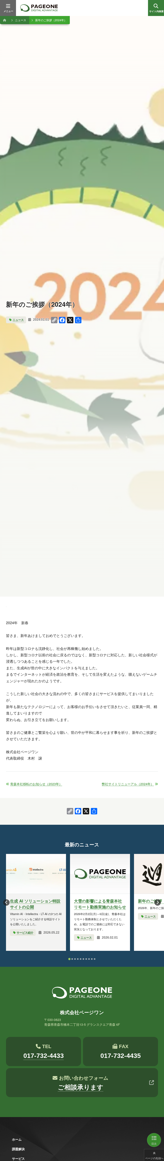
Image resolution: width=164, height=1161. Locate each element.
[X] (86, 811)
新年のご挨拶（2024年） (51, 20)
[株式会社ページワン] (39, 8)
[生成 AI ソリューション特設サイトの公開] (36, 874)
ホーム (17, 1139)
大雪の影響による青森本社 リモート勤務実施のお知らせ (100, 904)
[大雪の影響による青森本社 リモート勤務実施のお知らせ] (100, 874)
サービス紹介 (25, 932)
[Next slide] (157, 902)
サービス (18, 1158)
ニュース (20, 20)
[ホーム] (4, 20)
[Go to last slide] (6, 902)
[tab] (69, 959)
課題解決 (18, 1149)
